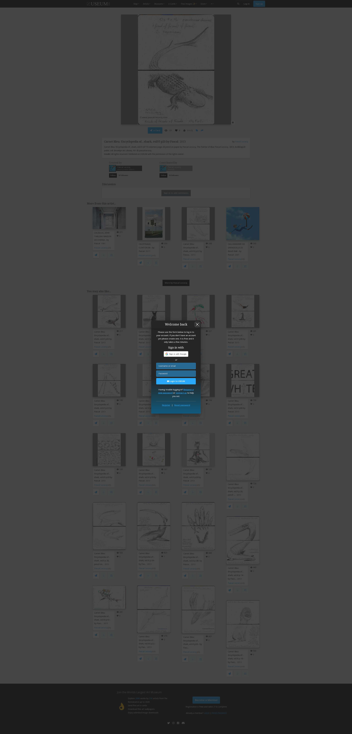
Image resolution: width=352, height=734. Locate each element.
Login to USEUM (177, 381)
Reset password (182, 405)
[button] (176, 354)
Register (166, 405)
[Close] (197, 324)
